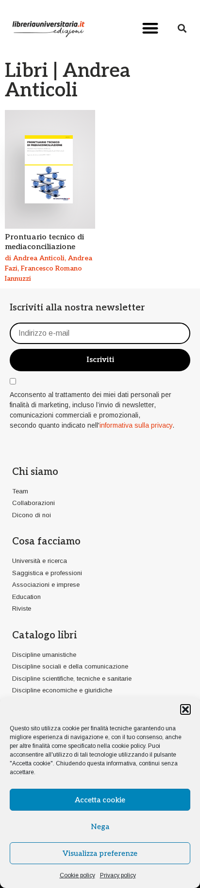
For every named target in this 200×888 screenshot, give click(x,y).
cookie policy (128, 746)
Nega (100, 826)
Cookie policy (77, 875)
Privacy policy (118, 875)
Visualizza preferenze (100, 853)
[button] (185, 709)
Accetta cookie (100, 800)
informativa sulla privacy (136, 425)
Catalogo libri (44, 635)
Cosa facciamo (46, 541)
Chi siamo (35, 472)
